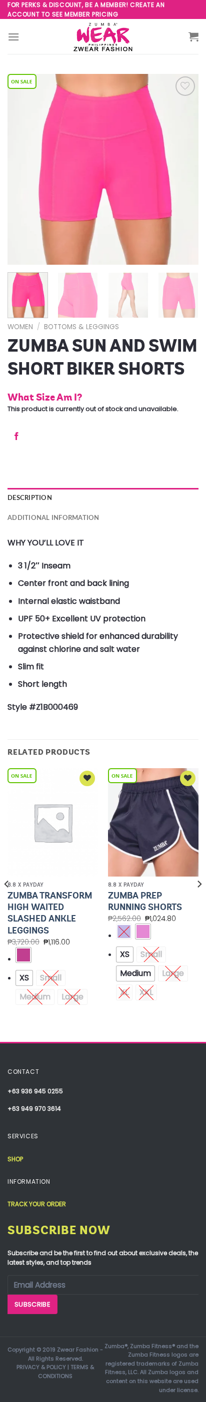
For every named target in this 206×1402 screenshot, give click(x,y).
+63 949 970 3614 (34, 1108)
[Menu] (14, 36)
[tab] (103, 498)
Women (20, 327)
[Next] (182, 169)
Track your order (37, 1204)
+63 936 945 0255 (35, 1091)
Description (30, 498)
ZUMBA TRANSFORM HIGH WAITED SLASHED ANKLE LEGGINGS (50, 913)
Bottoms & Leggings (81, 327)
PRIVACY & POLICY (41, 1367)
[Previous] (24, 169)
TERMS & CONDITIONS (66, 1371)
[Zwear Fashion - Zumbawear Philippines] (103, 36)
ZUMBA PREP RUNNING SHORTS (145, 901)
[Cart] (193, 36)
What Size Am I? (45, 397)
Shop (15, 1159)
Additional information (54, 518)
